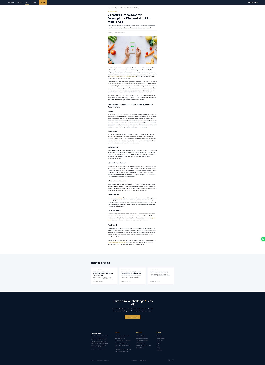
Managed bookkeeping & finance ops (123, 346)
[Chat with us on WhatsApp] (263, 239)
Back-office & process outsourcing (123, 349)
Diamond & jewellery (141, 336)
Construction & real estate (142, 340)
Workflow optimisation (120, 338)
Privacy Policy (134, 360)
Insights (158, 343)
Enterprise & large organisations (143, 345)
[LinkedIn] (169, 360)
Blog (109, 7)
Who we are (159, 336)
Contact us (159, 350)
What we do (11, 2)
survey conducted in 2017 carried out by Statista (123, 76)
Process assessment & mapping (122, 336)
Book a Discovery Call (131, 317)
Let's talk (43, 2)
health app (119, 198)
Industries (19, 2)
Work (26, 2)
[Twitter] (173, 360)
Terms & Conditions (142, 360)
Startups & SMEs (140, 347)
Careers (158, 347)
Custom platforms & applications (123, 340)
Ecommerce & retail (140, 343)
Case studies (159, 340)
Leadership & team (161, 338)
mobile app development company (117, 242)
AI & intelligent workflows (121, 343)
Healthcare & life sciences (142, 338)
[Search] (48, 2)
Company (34, 2)
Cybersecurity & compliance (121, 351)
